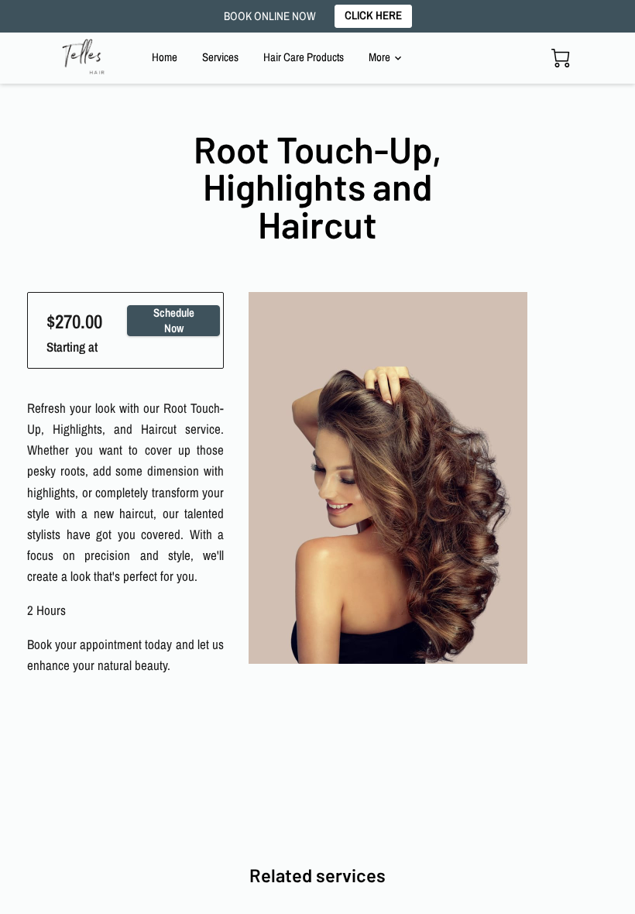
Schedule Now (173, 320)
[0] (560, 58)
